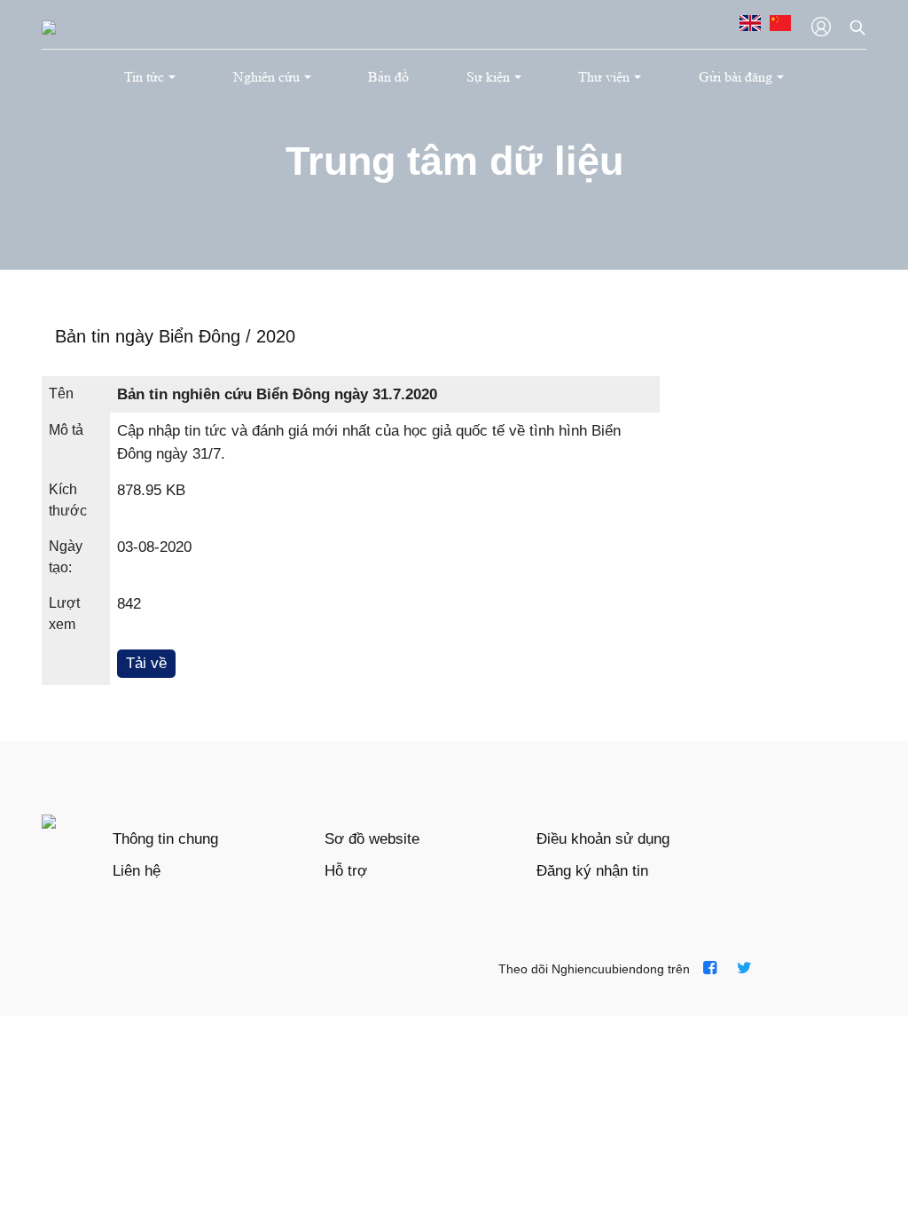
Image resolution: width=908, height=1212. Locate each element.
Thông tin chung (165, 838)
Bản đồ (388, 76)
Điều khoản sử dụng (602, 838)
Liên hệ (136, 870)
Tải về (146, 663)
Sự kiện (488, 76)
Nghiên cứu (266, 76)
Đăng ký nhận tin (592, 870)
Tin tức (144, 76)
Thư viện (604, 76)
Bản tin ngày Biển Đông (150, 336)
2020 (275, 336)
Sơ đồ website (372, 838)
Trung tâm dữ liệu (454, 161)
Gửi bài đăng (735, 76)
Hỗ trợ (346, 870)
